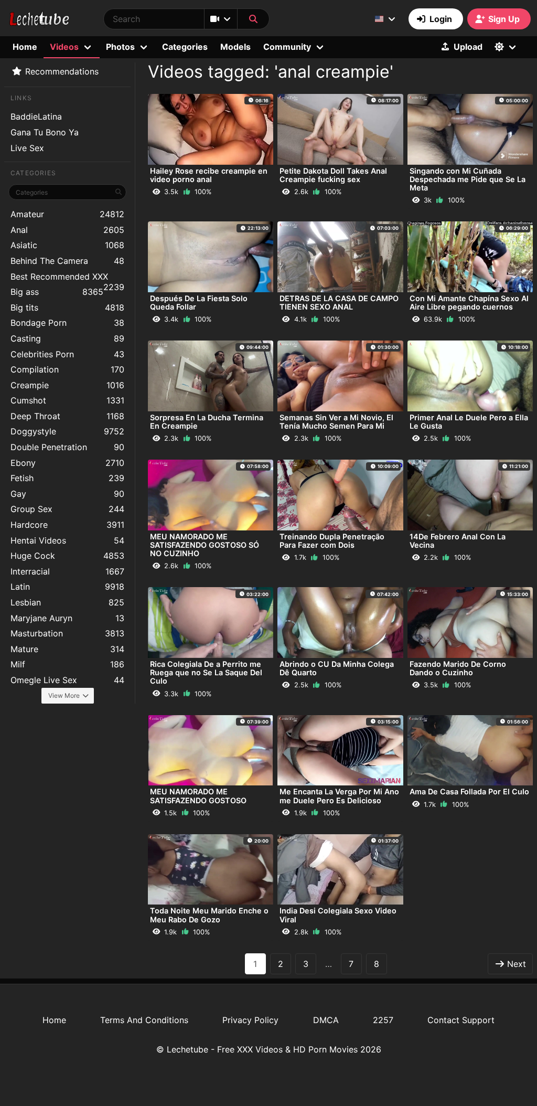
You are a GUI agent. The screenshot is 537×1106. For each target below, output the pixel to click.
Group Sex (67, 509)
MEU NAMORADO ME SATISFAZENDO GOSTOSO (198, 795)
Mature (67, 649)
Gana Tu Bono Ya (44, 132)
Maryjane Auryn (67, 618)
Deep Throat (67, 416)
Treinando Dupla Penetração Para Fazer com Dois (332, 540)
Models (235, 46)
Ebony (67, 463)
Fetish (67, 478)
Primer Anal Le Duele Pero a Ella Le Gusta (469, 421)
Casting (67, 338)
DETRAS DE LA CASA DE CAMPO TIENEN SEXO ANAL (339, 302)
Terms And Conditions (144, 1020)
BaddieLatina (36, 116)
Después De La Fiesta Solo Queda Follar (199, 302)
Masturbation (67, 633)
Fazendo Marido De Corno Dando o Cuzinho (458, 668)
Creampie (67, 385)
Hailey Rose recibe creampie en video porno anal (208, 175)
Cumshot (67, 400)
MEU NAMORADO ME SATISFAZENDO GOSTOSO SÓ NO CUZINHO (204, 545)
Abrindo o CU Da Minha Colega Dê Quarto (337, 668)
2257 (383, 1020)
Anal (67, 230)
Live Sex (27, 148)
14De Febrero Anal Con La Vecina (458, 540)
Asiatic (67, 245)
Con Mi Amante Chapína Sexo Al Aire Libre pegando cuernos (469, 302)
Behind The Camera (67, 261)
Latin (67, 586)
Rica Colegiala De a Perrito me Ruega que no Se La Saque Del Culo (206, 672)
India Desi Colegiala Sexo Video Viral (338, 914)
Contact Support (461, 1020)
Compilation (67, 369)
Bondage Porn (67, 322)
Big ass (56, 291)
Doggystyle (67, 431)
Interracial (67, 571)
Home (25, 46)
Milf (67, 664)
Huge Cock (67, 555)
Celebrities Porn (67, 354)
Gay (67, 493)
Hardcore (67, 524)
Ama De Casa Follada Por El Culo (469, 791)
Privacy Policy (250, 1020)
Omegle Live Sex (67, 680)
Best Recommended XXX (67, 277)
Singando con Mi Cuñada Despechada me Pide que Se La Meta (467, 179)
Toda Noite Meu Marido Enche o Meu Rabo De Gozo (209, 914)
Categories (185, 46)
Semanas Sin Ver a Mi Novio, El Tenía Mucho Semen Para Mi (336, 421)
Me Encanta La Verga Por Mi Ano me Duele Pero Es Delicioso (339, 795)
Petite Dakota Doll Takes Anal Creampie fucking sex (333, 175)
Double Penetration (67, 447)
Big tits (67, 307)
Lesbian (67, 602)
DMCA (326, 1020)
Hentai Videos (67, 540)
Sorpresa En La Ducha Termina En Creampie (206, 421)
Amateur (67, 214)
